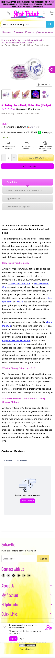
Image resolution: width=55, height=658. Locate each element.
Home (4, 40)
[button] (27, 127)
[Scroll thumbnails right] (51, 94)
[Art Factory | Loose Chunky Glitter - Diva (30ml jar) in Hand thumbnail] (25, 94)
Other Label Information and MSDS (24, 190)
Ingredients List (14, 198)
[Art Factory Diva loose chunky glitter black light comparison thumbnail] (35, 94)
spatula (19, 301)
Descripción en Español (18, 206)
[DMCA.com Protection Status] (27, 646)
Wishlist (31, 32)
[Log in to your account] (44, 13)
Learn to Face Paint (45, 32)
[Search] (50, 24)
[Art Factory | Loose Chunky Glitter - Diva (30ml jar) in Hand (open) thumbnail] (15, 94)
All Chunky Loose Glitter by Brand (26, 40)
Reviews (19, 32)
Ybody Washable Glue (19, 283)
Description (12, 182)
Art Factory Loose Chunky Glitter (16, 42)
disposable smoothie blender (16, 340)
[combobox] (23, 24)
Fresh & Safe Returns (27, 147)
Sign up (43, 558)
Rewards (7, 32)
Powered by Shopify (27, 649)
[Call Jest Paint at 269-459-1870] (9, 13)
